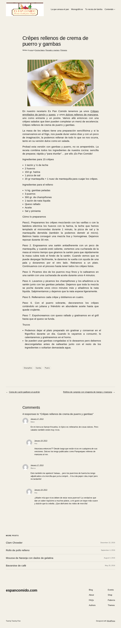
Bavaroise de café (16, 565)
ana (31, 50)
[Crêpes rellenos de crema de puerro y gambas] (60, 105)
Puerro (47, 368)
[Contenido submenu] (114, 9)
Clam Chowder (14, 542)
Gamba (38, 368)
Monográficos (77, 9)
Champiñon (28, 368)
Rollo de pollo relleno (18, 550)
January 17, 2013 (37, 419)
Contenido (109, 9)
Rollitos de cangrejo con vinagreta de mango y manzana (87, 392)
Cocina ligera (40, 50)
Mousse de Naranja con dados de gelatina (29, 558)
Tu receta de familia (93, 9)
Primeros (63, 50)
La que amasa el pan (60, 9)
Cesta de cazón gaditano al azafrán (24, 392)
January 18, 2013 (40, 441)
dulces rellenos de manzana (81, 114)
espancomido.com (21, 590)
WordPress (111, 621)
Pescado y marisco (52, 50)
